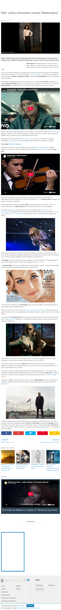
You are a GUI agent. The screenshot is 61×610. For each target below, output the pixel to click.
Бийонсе (13, 210)
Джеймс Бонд (5, 383)
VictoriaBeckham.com (9, 319)
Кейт (16, 74)
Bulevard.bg (39, 585)
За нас (3, 586)
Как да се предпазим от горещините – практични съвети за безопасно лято (7, 467)
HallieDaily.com (49, 374)
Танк (47, 371)
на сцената (45, 210)
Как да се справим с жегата (7, 442)
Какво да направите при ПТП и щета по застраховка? (22, 466)
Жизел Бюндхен (55, 131)
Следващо (56, 439)
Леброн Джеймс (42, 149)
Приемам (30, 605)
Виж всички (40, 589)
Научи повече (21, 605)
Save (43, 432)
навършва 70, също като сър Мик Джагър (34, 310)
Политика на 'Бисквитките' (8, 601)
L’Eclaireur (41, 262)
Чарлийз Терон (15, 140)
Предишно (4, 439)
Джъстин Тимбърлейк (40, 147)
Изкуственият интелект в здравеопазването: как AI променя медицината (53, 467)
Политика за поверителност (33, 608)
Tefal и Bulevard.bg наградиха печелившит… (50, 442)
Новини (3, 589)
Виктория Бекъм (27, 139)
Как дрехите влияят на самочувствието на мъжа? (37, 466)
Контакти (18, 589)
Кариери (18, 586)
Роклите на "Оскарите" (15, 144)
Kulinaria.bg (51, 585)
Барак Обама (39, 213)
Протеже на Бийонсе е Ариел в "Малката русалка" (30, 510)
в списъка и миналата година (37, 74)
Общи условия (21, 608)
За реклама (4, 592)
